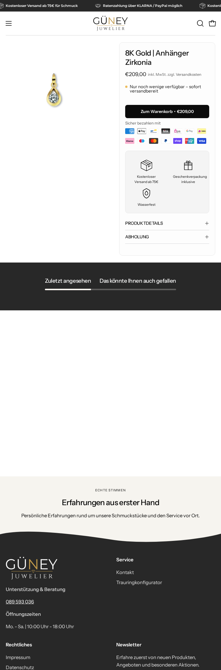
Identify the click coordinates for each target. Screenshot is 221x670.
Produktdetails (144, 223)
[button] (200, 23)
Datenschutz (20, 667)
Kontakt (125, 572)
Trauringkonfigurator (139, 582)
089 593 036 (20, 602)
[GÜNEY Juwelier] (110, 23)
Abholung (137, 236)
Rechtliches (19, 645)
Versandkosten (188, 74)
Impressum (18, 657)
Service (125, 560)
